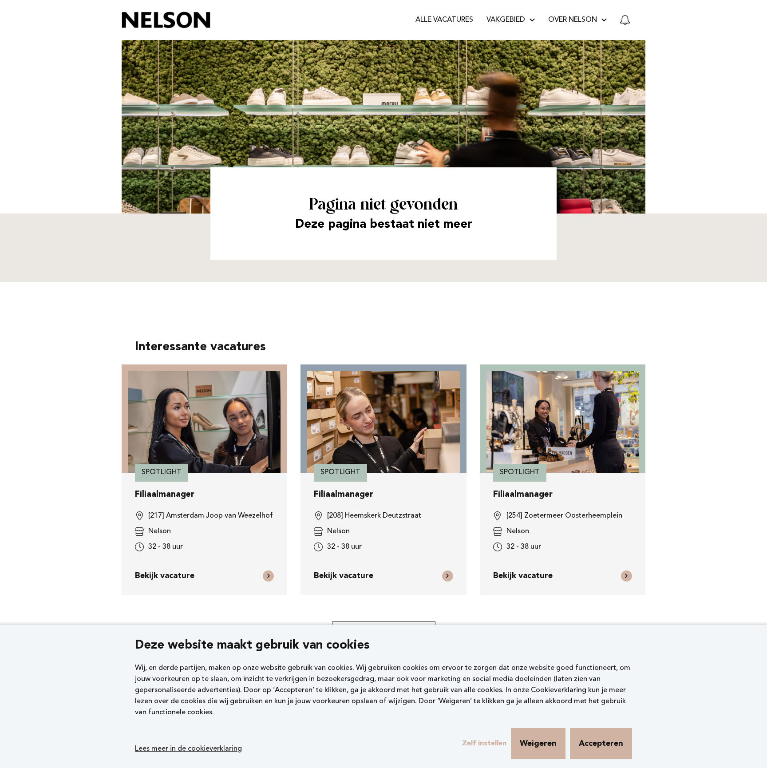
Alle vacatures (444, 20)
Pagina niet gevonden (383, 205)
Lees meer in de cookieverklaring (188, 748)
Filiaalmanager (164, 495)
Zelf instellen (484, 743)
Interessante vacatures (200, 347)
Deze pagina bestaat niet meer (383, 225)
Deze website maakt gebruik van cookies (252, 646)
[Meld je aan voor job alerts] (625, 20)
